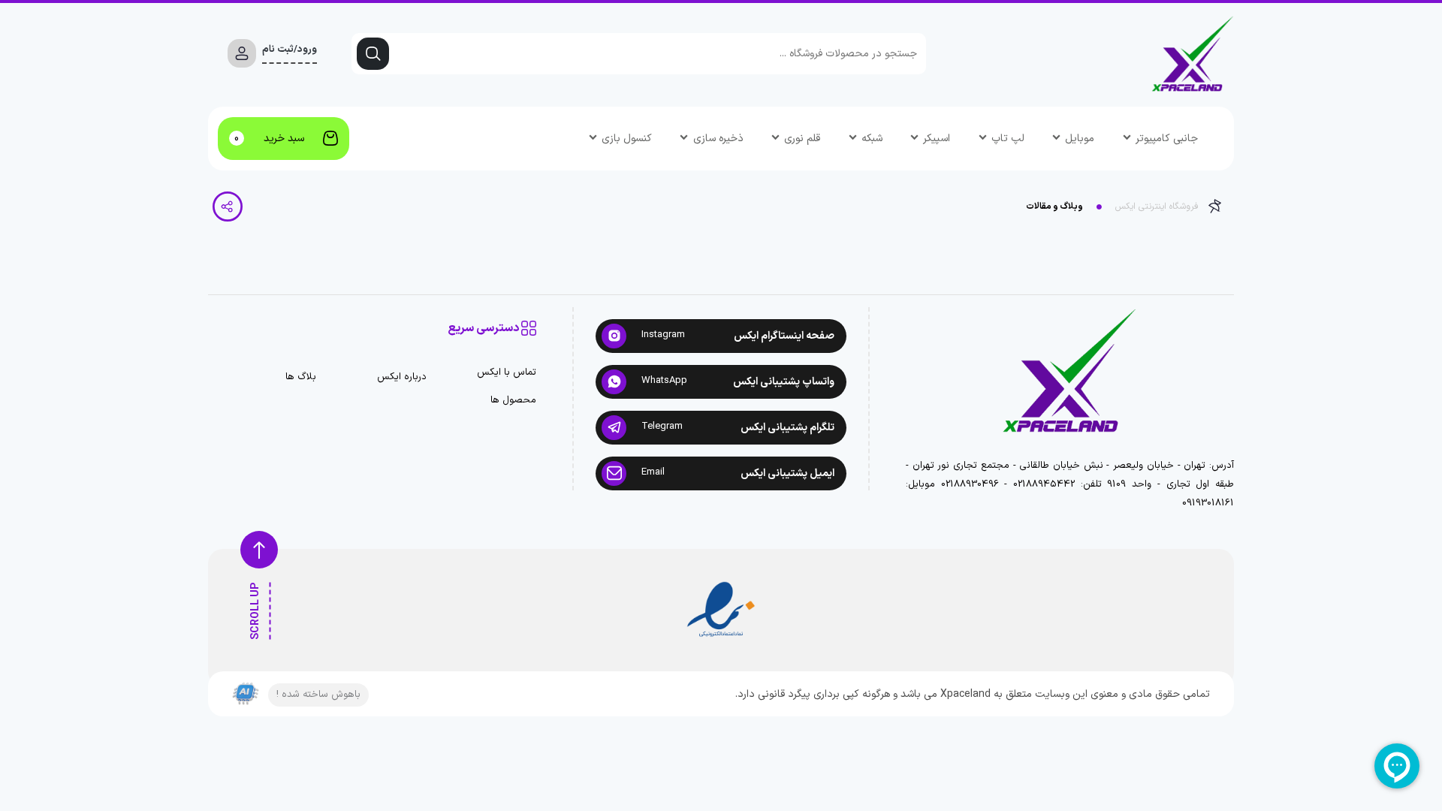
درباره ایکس (401, 377)
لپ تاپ (1007, 138)
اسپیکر (936, 138)
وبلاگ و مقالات (1054, 206)
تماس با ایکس (506, 373)
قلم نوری (802, 138)
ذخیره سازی (718, 138)
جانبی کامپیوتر (1167, 138)
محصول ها (513, 400)
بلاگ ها (300, 377)
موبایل (1079, 138)
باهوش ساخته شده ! (318, 694)
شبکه (871, 138)
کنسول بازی (627, 138)
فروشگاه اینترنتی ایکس (1157, 206)
